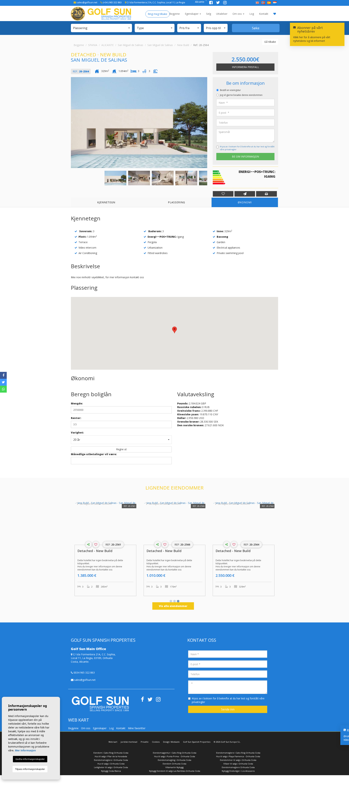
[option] (139, 122)
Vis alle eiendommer (173, 606)
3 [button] (178, 601)
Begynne (174, 13)
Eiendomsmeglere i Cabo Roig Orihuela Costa (238, 752)
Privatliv (145, 741)
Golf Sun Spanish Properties (196, 741)
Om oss (237, 13)
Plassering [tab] (176, 202)
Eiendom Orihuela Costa (174, 763)
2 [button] (174, 601)
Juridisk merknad (129, 741)
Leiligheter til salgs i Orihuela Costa (111, 767)
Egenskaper (192, 13)
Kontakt (263, 13)
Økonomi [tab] (245, 202)
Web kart (113, 741)
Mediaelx (175, 741)
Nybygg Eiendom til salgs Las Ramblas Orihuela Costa (174, 771)
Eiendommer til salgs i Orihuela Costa (238, 760)
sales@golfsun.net (86, 2)
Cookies (156, 741)
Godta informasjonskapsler (30, 759)
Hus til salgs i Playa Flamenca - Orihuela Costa (238, 756)
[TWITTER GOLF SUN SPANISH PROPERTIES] (218, 3)
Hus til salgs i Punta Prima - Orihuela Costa (174, 756)
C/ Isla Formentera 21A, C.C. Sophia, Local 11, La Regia (155, 2)
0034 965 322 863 (84, 672)
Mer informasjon (25, 750)
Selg (208, 13)
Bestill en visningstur (230, 90)
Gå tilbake (270, 41)
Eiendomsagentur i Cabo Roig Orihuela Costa (174, 752)
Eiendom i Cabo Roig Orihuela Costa (110, 752)
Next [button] (206, 122)
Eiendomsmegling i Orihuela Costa (174, 760)
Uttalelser (221, 13)
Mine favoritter (136, 728)
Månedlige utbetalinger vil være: (94, 454)
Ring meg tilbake (157, 14)
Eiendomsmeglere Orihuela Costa (238, 767)
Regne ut (121, 449)
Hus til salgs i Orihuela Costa (111, 763)
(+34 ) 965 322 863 (112, 2)
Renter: (76, 418)
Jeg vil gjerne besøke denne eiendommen (241, 95)
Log (251, 13)
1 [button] (171, 601)
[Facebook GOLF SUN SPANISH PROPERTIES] (211, 3)
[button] (101, 28)
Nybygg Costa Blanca (111, 771)
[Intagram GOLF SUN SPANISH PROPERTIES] (225, 3)
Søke (255, 28)
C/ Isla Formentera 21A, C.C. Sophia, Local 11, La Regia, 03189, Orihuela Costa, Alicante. (93, 658)
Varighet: (77, 432)
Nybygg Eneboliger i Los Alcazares (238, 771)
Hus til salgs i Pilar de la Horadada (111, 756)
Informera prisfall (245, 67)
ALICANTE (107, 45)
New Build (183, 45)
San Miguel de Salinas (130, 45)
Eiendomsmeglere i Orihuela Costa (111, 760)
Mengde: (77, 403)
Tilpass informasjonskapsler (30, 769)
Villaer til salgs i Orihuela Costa (238, 763)
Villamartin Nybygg (174, 767)
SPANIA (92, 45)
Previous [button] (72, 122)
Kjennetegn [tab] (106, 202)
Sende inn (227, 709)
